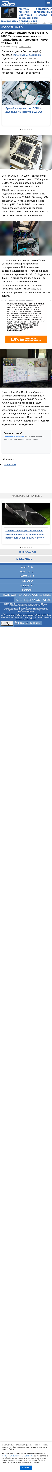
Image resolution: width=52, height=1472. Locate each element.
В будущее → (26, 558)
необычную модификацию (27, 54)
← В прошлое (26, 551)
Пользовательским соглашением (17, 1456)
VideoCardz (10, 464)
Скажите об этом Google (14, 436)
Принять (26, 1468)
